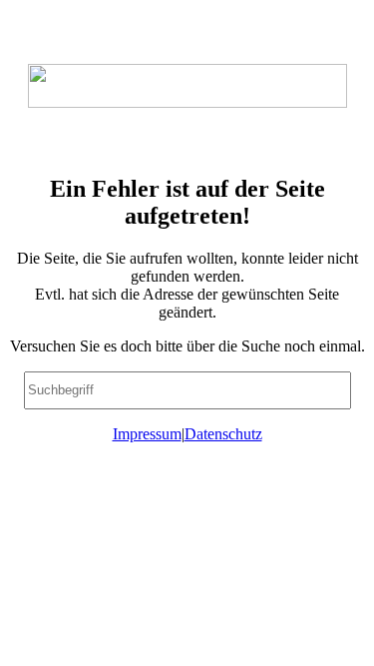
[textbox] (187, 390)
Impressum (147, 433)
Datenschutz (223, 433)
